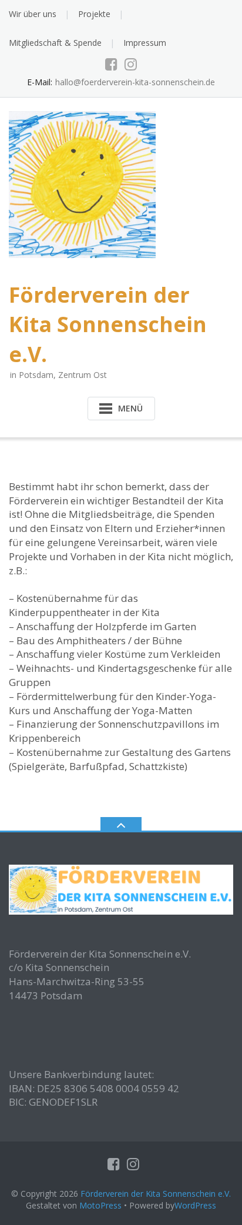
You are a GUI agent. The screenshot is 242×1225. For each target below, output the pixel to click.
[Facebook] (111, 64)
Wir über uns (32, 13)
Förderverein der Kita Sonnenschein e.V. (155, 1193)
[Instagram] (131, 64)
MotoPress (100, 1205)
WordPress (195, 1205)
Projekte (94, 13)
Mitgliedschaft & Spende (55, 42)
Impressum (144, 42)
